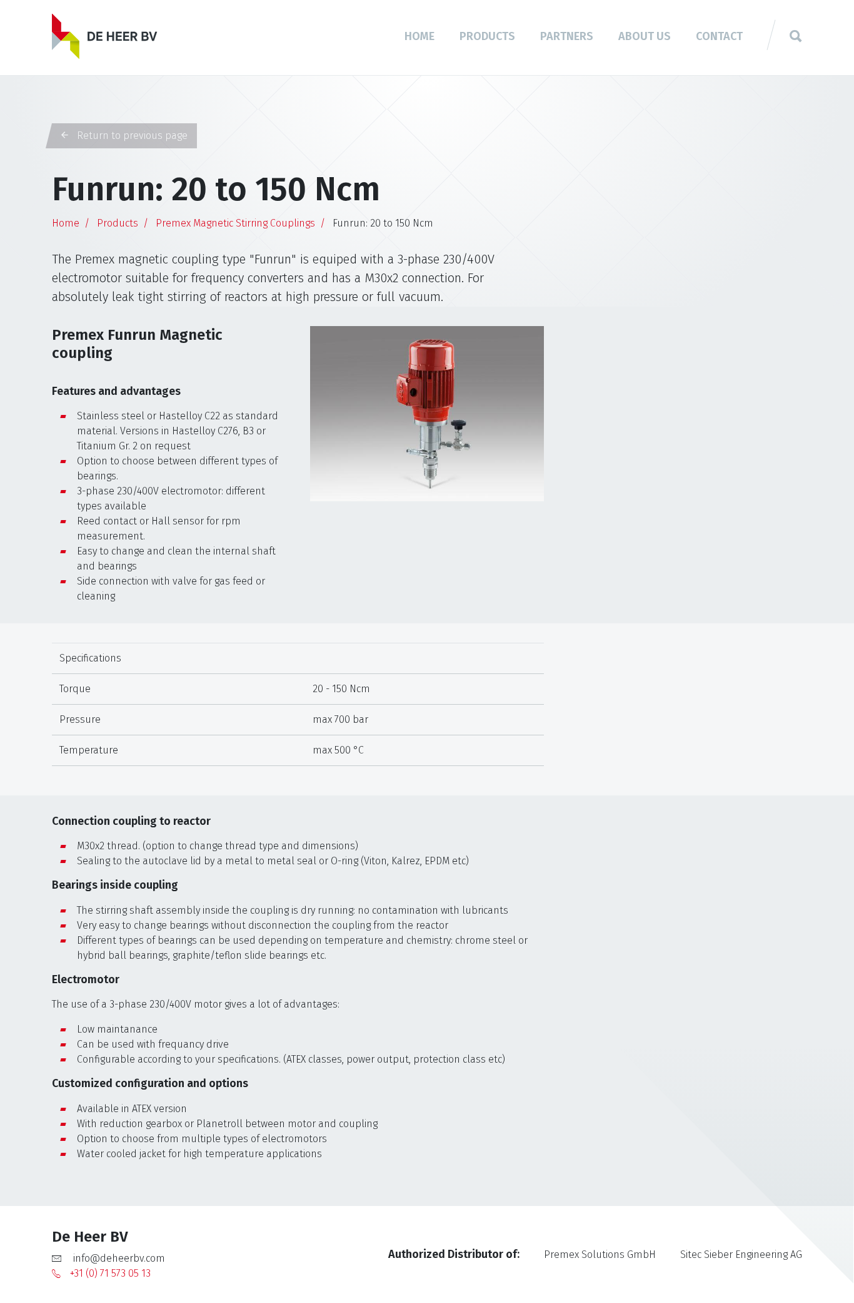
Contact (719, 36)
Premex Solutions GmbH (600, 1254)
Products (487, 36)
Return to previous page (131, 135)
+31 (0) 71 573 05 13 (110, 1273)
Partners (566, 36)
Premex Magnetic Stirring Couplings (235, 223)
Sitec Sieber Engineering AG (741, 1254)
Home (419, 36)
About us (644, 36)
